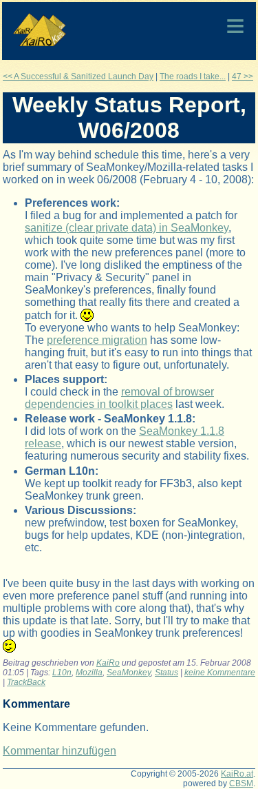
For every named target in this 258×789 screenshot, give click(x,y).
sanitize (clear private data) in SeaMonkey (126, 228)
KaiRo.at (237, 774)
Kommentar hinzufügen (59, 751)
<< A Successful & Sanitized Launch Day (78, 76)
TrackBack (26, 682)
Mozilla (89, 672)
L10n (62, 672)
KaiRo (108, 663)
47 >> (242, 76)
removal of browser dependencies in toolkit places (119, 398)
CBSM (241, 783)
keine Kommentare (219, 672)
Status (166, 672)
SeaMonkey (129, 672)
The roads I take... (193, 76)
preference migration (97, 340)
